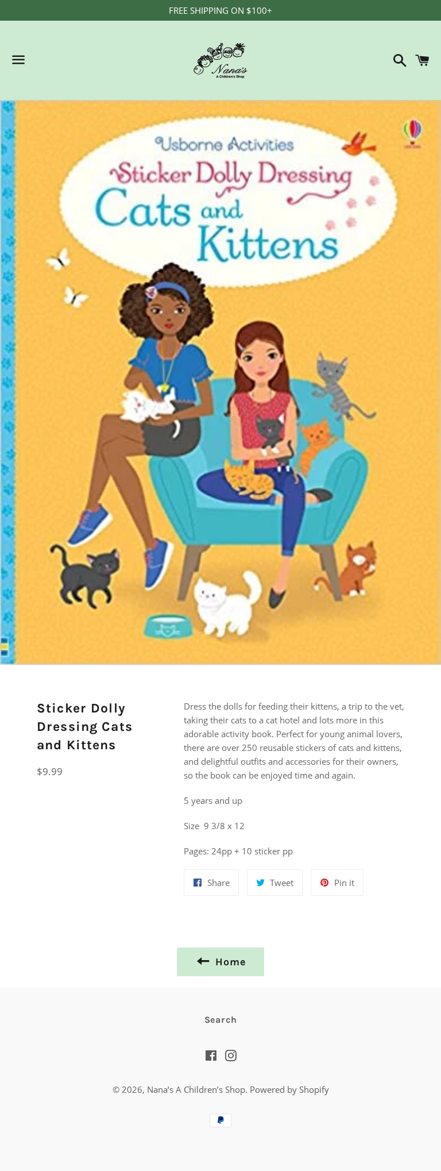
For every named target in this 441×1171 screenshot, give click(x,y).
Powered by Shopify (289, 1089)
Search (220, 1019)
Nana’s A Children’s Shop (196, 1089)
